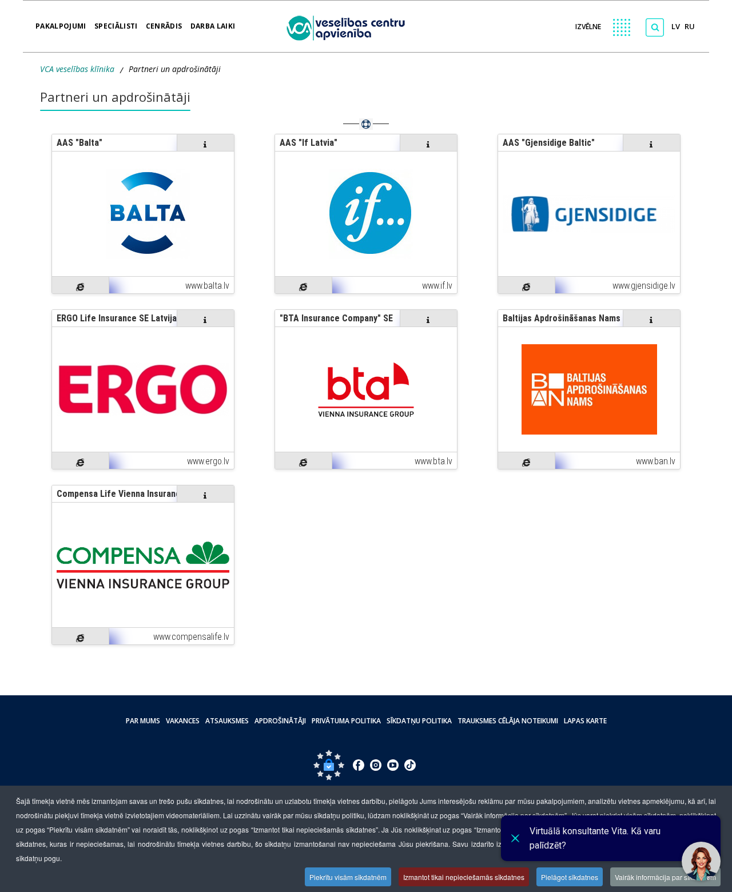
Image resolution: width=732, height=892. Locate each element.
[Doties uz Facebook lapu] (358, 765)
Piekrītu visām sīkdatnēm (348, 877)
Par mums (143, 721)
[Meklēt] (655, 27)
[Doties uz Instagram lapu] (375, 765)
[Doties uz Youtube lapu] (393, 765)
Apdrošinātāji (280, 721)
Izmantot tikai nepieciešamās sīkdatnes (463, 877)
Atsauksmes (227, 721)
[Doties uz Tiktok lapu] (410, 765)
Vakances (183, 721)
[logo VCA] (349, 26)
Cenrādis (164, 22)
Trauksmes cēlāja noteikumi (508, 721)
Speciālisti (116, 22)
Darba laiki (213, 22)
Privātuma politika (346, 721)
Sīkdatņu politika (419, 721)
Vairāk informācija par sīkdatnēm (665, 877)
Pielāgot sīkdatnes (569, 877)
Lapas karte (585, 721)
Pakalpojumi (60, 22)
